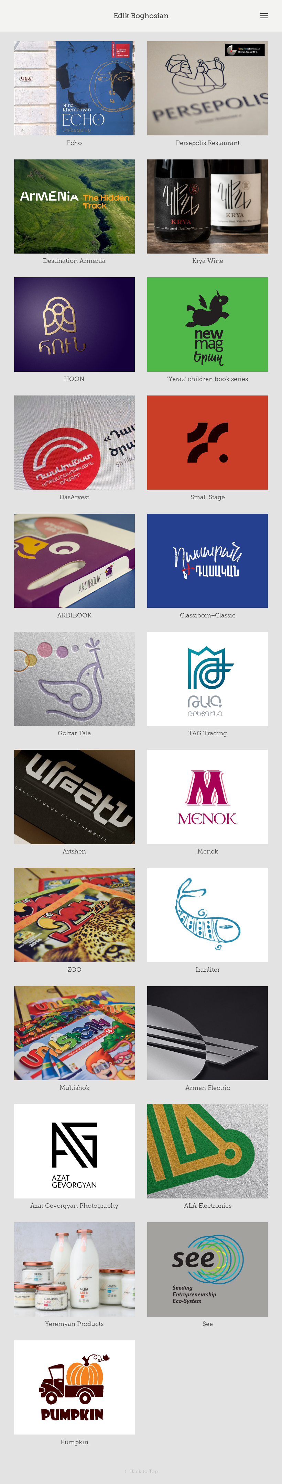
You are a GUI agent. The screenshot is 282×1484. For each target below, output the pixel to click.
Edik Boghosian (141, 16)
